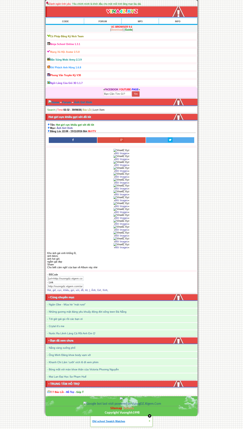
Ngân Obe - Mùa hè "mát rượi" (67, 304)
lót (86, 290)
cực (59, 290)
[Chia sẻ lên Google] (121, 140)
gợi (72, 290)
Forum (66, 102)
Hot (49, 290)
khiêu (66, 290)
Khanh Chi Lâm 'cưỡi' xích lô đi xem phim (74, 362)
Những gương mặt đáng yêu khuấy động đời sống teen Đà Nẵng (87, 311)
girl (54, 290)
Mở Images (121, 153)
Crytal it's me (56, 326)
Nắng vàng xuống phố (62, 347)
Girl (99, 290)
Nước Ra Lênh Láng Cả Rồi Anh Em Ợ (72, 333)
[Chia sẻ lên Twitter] (170, 140)
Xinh (105, 290)
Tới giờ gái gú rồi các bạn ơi (66, 318)
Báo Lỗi (87, 109)
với (77, 290)
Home (55, 102)
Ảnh (93, 290)
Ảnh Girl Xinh (83, 102)
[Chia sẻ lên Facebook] (73, 140)
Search (51, 109)
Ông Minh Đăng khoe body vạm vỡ (70, 354)
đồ (82, 290)
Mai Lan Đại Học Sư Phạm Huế (67, 376)
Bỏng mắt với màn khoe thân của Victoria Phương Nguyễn (84, 369)
